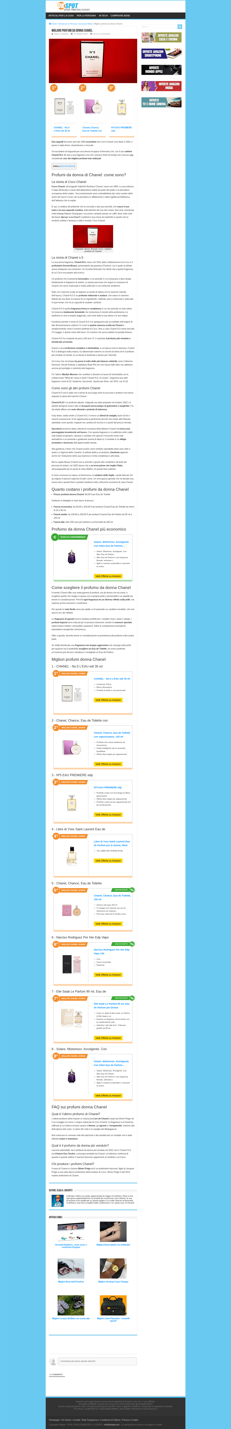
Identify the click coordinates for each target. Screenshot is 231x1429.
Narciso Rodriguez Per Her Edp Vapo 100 (112, 951)
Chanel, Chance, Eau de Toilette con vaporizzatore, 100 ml (112, 734)
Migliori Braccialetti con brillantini (113, 1245)
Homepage (54, 1420)
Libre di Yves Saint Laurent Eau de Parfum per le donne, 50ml (112, 843)
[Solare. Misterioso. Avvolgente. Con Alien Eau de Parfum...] (71, 557)
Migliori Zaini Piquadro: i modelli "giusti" (113, 1319)
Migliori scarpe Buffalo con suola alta (71, 1318)
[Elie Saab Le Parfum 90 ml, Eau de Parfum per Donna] (71, 1019)
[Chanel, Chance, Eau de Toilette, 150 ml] (71, 911)
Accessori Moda (85, 24)
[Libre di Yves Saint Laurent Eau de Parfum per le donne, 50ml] (71, 857)
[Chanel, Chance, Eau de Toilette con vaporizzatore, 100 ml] (92, 106)
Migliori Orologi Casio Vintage (113, 1282)
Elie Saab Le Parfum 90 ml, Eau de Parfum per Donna (112, 1005)
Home (54, 24)
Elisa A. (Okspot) (61, 34)
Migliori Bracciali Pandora (71, 1282)
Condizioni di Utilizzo (110, 1420)
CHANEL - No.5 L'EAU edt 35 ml (62, 129)
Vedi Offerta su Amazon (108, 576)
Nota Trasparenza (90, 1420)
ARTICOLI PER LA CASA (61, 15)
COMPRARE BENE (120, 15)
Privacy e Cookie (130, 1420)
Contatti (76, 1420)
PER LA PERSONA (86, 15)
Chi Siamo (66, 1420)
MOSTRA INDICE (67, 166)
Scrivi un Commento (101, 34)
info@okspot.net (111, 1424)
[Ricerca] (180, 26)
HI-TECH (103, 15)
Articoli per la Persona (67, 24)
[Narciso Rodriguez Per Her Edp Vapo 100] (71, 965)
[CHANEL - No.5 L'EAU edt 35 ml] (64, 106)
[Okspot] (72, 6)
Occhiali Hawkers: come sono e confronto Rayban (71, 1246)
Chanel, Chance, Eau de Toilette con (92, 129)
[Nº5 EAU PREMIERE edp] (121, 106)
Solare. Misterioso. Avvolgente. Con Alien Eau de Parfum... (111, 544)
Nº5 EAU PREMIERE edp (121, 129)
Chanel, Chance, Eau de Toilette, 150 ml (112, 897)
